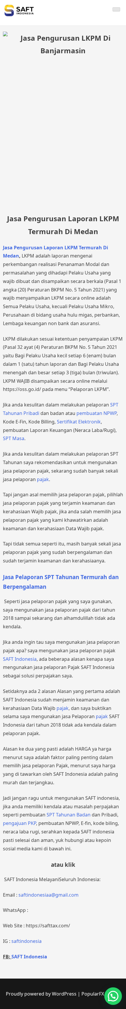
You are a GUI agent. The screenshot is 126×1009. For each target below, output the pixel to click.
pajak (43, 479)
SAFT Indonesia (20, 659)
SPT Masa (13, 438)
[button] (113, 996)
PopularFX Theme (100, 994)
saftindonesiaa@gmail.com (48, 895)
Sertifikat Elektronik (79, 421)
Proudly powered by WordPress (42, 994)
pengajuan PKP (19, 823)
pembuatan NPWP (96, 413)
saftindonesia (26, 941)
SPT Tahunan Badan (69, 814)
